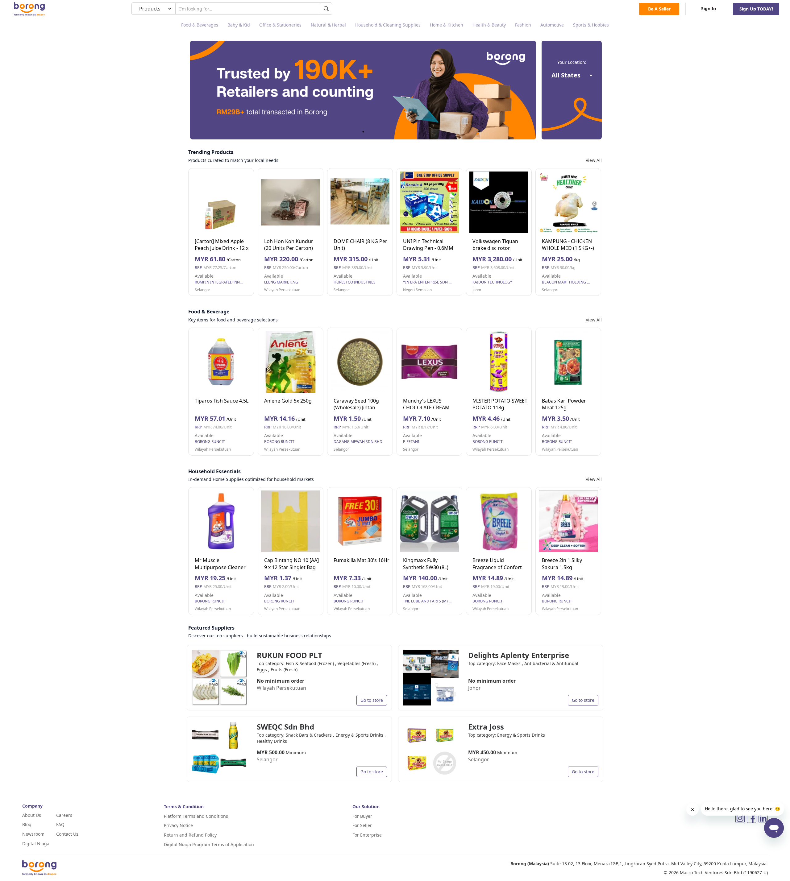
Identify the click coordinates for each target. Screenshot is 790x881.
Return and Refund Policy (190, 835)
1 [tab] (363, 132)
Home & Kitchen (446, 25)
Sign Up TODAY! (756, 9)
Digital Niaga (35, 843)
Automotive (552, 25)
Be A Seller (659, 9)
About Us (31, 815)
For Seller (362, 825)
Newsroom (33, 834)
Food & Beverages (199, 25)
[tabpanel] (363, 90)
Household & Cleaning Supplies (388, 25)
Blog (26, 824)
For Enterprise (367, 835)
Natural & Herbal (328, 25)
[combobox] (247, 8)
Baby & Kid (238, 25)
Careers (64, 815)
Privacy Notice (178, 825)
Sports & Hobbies (591, 25)
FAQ (60, 824)
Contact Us (67, 834)
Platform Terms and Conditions (196, 816)
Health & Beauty (489, 25)
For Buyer (362, 816)
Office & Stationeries (280, 25)
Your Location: (571, 62)
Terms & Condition (184, 806)
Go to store (371, 700)
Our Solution (366, 806)
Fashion (523, 25)
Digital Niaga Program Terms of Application (209, 844)
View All (594, 160)
